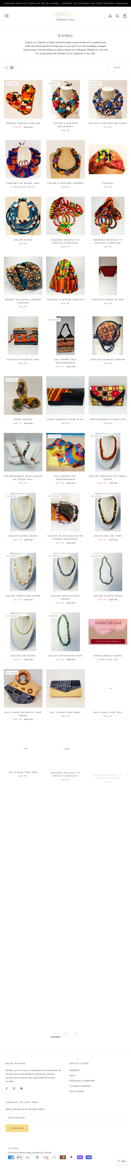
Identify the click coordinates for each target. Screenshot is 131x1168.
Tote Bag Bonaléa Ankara (107, 359)
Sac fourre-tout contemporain (65, 361)
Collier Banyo (23, 239)
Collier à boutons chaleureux (65, 125)
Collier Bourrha (108, 832)
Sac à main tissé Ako (23, 1011)
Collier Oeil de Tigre (108, 535)
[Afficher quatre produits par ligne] (11, 67)
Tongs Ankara (23, 419)
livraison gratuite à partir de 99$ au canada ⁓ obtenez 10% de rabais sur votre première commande (65, 3)
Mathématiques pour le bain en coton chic (23, 478)
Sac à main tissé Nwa (23, 772)
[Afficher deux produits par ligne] (6, 67)
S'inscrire (17, 1128)
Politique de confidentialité (82, 1080)
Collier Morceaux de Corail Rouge (108, 478)
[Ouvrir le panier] (124, 16)
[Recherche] (117, 16)
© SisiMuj (13, 1148)
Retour (72, 1075)
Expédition (74, 1070)
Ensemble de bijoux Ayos (23, 183)
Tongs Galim (65, 951)
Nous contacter (76, 1091)
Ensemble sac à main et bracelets (23, 953)
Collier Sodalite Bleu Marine (65, 597)
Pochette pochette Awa (108, 299)
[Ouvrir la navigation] (7, 16)
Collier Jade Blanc (23, 655)
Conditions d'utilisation (80, 1085)
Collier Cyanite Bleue (108, 595)
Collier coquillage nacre (23, 595)
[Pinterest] (21, 1088)
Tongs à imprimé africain (23, 123)
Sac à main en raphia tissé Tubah (23, 714)
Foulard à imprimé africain (65, 299)
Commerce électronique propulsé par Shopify (29, 1152)
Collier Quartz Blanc (23, 535)
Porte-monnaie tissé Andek (65, 1011)
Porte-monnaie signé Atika (65, 419)
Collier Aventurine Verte (65, 655)
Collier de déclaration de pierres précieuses (65, 537)
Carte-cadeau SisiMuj (108, 655)
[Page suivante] (75, 1033)
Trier (118, 67)
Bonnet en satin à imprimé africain (23, 301)
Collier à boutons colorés (65, 183)
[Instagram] (14, 1088)
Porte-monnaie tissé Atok (108, 1011)
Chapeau (108, 183)
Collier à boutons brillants (108, 123)
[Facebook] (7, 1088)
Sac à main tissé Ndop (65, 712)
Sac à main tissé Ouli (107, 712)
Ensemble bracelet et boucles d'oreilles (65, 241)
